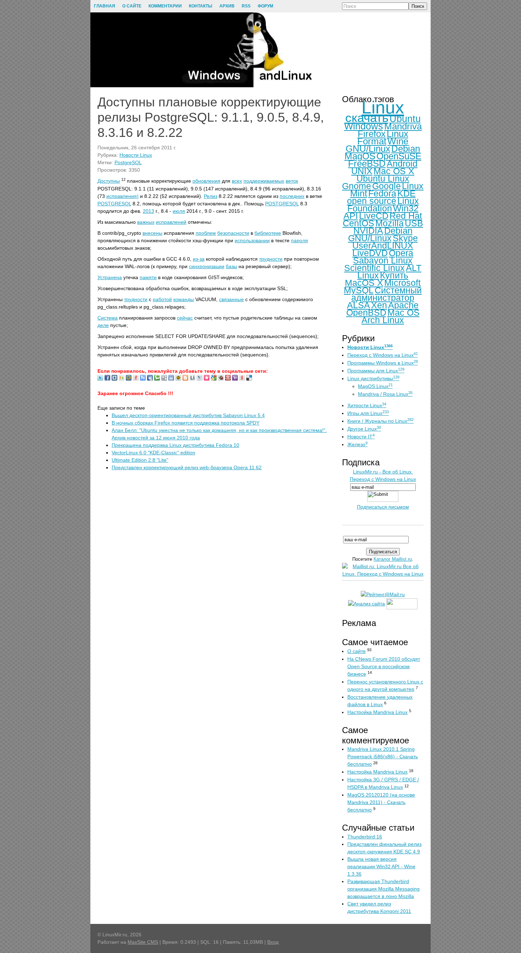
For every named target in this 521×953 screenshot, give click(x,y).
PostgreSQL (128, 162)
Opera (401, 253)
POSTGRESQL (114, 203)
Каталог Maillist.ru (393, 559)
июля (179, 211)
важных (146, 222)
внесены (152, 233)
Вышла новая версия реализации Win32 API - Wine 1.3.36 (381, 866)
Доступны (108, 181)
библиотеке (267, 233)
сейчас (185, 318)
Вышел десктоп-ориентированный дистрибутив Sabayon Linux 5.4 (188, 415)
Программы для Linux (375, 370)
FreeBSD (367, 163)
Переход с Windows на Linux (382, 355)
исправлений (171, 222)
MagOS (359, 156)
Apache (403, 305)
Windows (363, 126)
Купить (394, 275)
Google (386, 186)
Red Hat (406, 216)
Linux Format (382, 137)
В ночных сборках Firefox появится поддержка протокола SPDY (185, 423)
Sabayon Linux (383, 260)
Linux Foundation (383, 204)
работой (162, 299)
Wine (397, 141)
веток (292, 181)
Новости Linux (135, 155)
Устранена (109, 277)
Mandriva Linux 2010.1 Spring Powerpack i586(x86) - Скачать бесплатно (382, 756)
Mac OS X (394, 171)
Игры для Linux (368, 413)
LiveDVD (370, 253)
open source (371, 201)
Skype (405, 238)
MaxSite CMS (143, 942)
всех (237, 181)
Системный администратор (386, 294)
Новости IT (361, 436)
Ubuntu (405, 118)
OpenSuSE (398, 156)
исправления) (122, 196)
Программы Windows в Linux (382, 363)
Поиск (417, 6)
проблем (206, 233)
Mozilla (389, 223)
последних (292, 196)
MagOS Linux (375, 386)
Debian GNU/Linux (380, 234)
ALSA (358, 305)
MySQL (359, 290)
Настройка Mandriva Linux (377, 712)
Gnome (356, 186)
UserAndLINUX (382, 245)
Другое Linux (364, 429)
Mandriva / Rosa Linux (385, 394)
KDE (406, 193)
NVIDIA (368, 231)
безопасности (233, 233)
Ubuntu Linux (383, 178)
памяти (148, 277)
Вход (273, 942)
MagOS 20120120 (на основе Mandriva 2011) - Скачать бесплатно (381, 802)
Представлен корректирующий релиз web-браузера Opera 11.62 (187, 467)
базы (231, 266)
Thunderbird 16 (364, 837)
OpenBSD (366, 312)
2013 (148, 211)
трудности (270, 259)
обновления (206, 181)
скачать (366, 117)
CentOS (358, 223)
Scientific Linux (374, 268)
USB (414, 223)
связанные (231, 299)
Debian (405, 148)
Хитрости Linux (366, 405)
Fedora (382, 193)
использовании (252, 240)
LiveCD (373, 216)
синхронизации (206, 266)
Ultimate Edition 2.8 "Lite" (140, 460)
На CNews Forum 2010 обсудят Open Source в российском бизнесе (383, 666)
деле (103, 325)
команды (183, 299)
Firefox (372, 133)
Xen (379, 305)
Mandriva (403, 126)
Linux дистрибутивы (373, 378)
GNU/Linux (368, 148)
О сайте (356, 651)
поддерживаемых (263, 181)
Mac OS (403, 312)
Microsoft (402, 283)
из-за (199, 259)
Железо (357, 444)
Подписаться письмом (383, 507)
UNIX (361, 171)
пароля (299, 240)
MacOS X (364, 283)
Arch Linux (383, 320)
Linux (383, 107)
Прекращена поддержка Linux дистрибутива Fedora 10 (175, 445)
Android (402, 163)
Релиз (210, 196)
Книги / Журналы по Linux (380, 421)
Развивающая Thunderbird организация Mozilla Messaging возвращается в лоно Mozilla (383, 889)
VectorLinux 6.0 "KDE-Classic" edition (153, 452)
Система (107, 318)
